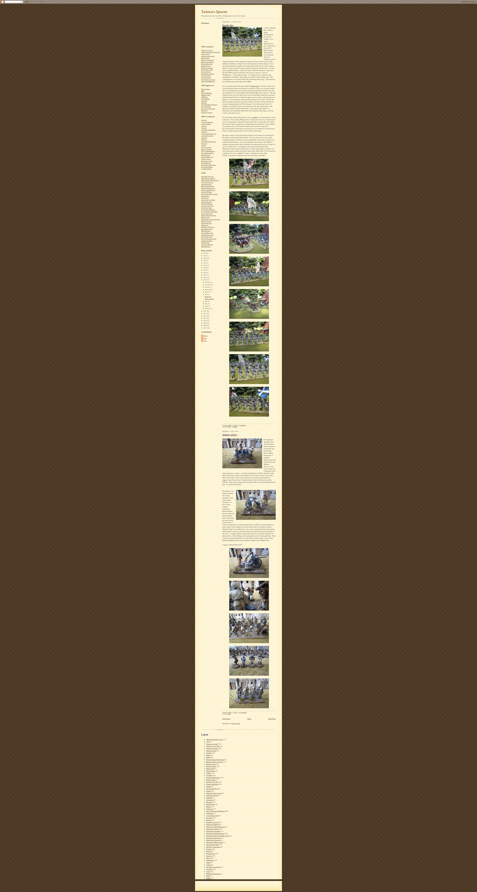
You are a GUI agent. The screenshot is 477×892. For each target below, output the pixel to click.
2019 (205, 270)
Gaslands (209, 798)
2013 (205, 313)
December (208, 282)
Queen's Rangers (206, 163)
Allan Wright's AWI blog (208, 178)
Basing (208, 755)
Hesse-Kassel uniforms (207, 74)
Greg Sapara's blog (206, 202)
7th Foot (203, 145)
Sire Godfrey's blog (206, 237)
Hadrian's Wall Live (207, 204)
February (208, 308)
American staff (211, 751)
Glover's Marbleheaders (208, 151)
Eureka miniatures (212, 784)
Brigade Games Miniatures (215, 759)
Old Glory (204, 103)
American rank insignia (208, 56)
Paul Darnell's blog (206, 223)
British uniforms (206, 66)
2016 (205, 277)
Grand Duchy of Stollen (208, 200)
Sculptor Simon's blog (207, 235)
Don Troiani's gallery (207, 70)
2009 (205, 323)
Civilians (209, 775)
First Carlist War (211, 789)
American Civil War (212, 746)
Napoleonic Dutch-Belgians (215, 827)
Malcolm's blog (205, 217)
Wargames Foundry (207, 112)
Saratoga (209, 856)
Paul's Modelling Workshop (209, 105)
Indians (208, 806)
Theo (205, 341)
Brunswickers (210, 771)
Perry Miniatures (206, 107)
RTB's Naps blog (206, 231)
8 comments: (242, 425)
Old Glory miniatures (213, 847)
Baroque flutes (205, 58)
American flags (205, 54)
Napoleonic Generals (213, 831)
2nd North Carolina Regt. (208, 130)
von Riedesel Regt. (206, 169)
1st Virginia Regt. (206, 124)
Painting (209, 849)
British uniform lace (207, 64)
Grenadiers (209, 800)
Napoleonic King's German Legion (217, 836)
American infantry (212, 748)
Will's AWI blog (206, 247)
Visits (208, 871)
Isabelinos (209, 809)
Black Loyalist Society (207, 60)
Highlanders (210, 804)
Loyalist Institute (206, 77)
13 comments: (242, 712)
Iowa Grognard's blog (207, 206)
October (207, 287)
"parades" (255, 117)
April (206, 306)
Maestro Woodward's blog (208, 215)
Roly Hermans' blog (207, 229)
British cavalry (211, 764)
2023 (205, 260)
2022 (205, 263)
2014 (205, 311)
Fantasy (208, 786)
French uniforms (206, 72)
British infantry (211, 766)
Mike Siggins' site (206, 221)
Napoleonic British (212, 824)
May (206, 304)
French (229, 426)
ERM (202, 91)
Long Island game (212, 815)
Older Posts (272, 719)
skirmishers (210, 860)
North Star (204, 101)
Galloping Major (206, 95)
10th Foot (204, 120)
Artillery (209, 753)
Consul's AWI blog (206, 192)
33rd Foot (204, 132)
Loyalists (209, 818)
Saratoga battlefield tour (208, 81)
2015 (205, 280)
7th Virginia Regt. (206, 147)
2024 (205, 258)
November (208, 285)
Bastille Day (208, 297)
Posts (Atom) (236, 723)
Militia (208, 820)
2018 (205, 273)
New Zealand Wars (212, 845)
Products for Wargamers (208, 109)
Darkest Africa (211, 780)
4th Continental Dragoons (208, 141)
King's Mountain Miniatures (215, 811)
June (206, 301)
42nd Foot (204, 138)
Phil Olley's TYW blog (207, 227)
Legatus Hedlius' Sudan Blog (209, 211)
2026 (205, 253)
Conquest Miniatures (213, 777)
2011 (205, 318)
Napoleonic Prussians (213, 840)
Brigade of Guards (206, 149)
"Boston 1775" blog (207, 50)
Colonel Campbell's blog (208, 190)
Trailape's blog (205, 243)
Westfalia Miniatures (213, 874)
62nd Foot (204, 143)
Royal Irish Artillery (207, 167)
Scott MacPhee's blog (207, 233)
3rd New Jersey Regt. (207, 136)
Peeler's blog (204, 225)
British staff (210, 768)
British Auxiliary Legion (214, 762)
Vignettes (209, 869)
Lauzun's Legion (206, 75)
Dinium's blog (205, 196)
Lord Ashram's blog (207, 213)
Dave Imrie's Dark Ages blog (209, 194)
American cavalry (212, 744)
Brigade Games (205, 89)
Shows (208, 858)
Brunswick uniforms (207, 68)
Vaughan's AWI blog (207, 245)
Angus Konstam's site (207, 182)
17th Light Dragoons (207, 122)
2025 (205, 256)
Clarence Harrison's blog (208, 188)
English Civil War (212, 782)
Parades (234, 426)
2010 (205, 320)
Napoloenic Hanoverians (214, 842)
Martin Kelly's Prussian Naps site (210, 219)
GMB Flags (204, 97)
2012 (205, 316)
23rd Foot (204, 126)
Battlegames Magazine (207, 186)
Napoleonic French (212, 829)
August (207, 292)
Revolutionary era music (208, 79)
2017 (205, 275)
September (208, 289)
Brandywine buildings (207, 62)
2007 (205, 328)
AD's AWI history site (207, 176)
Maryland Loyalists (206, 161)
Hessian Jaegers (205, 155)
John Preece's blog (206, 208)
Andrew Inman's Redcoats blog (210, 180)
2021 (205, 265)
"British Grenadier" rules (214, 739)
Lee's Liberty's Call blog (208, 209)
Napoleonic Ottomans (213, 838)
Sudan (229, 714)
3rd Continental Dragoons (208, 134)
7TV (207, 742)
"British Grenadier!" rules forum (210, 52)
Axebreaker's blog (206, 184)
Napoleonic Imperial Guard (215, 833)
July (206, 294)
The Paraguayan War (213, 867)
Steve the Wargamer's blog (209, 239)
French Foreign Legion (214, 793)
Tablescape (204, 110)
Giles (205, 338)
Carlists (208, 773)
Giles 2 (206, 336)
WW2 (208, 876)
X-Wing (208, 878)
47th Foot (204, 139)
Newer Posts (226, 719)
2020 (205, 268)
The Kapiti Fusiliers (206, 241)
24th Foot (204, 128)
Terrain (208, 865)
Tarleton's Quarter (214, 11)
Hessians (209, 802)
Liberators (209, 813)
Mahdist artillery (209, 299)
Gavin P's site (205, 198)
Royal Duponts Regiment (208, 165)
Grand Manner (205, 99)
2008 (205, 325)
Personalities (210, 853)
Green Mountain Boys (207, 153)
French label (255, 86)
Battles (208, 757)
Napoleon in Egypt (212, 822)
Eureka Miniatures (206, 93)
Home (249, 719)
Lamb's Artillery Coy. (207, 157)
